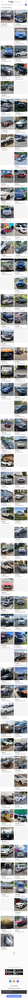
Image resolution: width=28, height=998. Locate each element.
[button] (12, 23)
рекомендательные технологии (10, 992)
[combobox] (12, 5)
